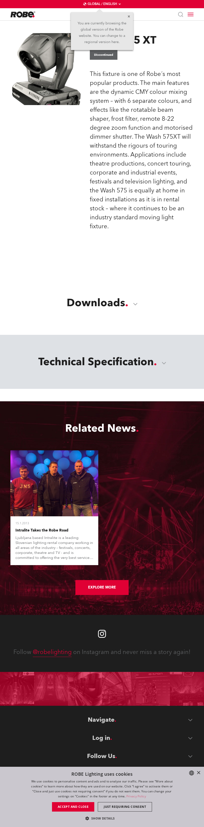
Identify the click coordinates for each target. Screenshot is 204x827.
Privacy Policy (136, 796)
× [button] (198, 773)
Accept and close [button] (73, 807)
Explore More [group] (102, 587)
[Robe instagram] (102, 634)
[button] (102, 818)
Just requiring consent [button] (125, 807)
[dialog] (102, 797)
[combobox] (191, 772)
